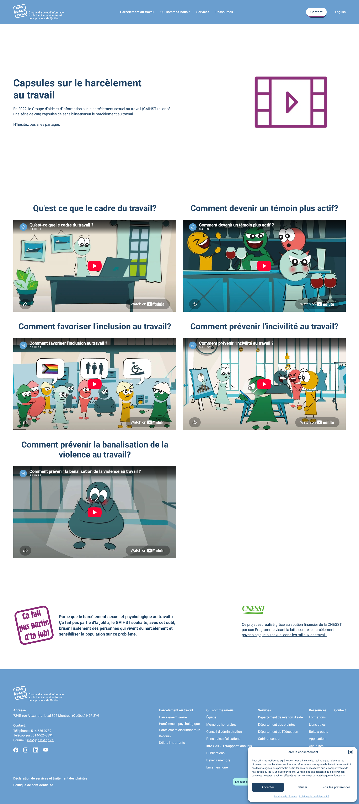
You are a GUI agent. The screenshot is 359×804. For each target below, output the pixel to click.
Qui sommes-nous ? (175, 12)
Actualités (316, 746)
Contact (316, 12)
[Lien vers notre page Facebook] (15, 750)
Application (317, 739)
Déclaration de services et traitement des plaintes (50, 778)
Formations (317, 717)
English (340, 12)
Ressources (224, 12)
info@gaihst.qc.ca (40, 740)
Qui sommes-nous (220, 710)
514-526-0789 (41, 731)
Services (202, 12)
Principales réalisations (223, 739)
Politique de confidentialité (314, 796)
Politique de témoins (285, 796)
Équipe (211, 717)
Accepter (268, 787)
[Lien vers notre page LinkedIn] (35, 750)
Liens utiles (317, 725)
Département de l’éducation (278, 732)
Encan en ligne (217, 767)
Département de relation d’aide (280, 717)
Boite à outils (318, 732)
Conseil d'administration (224, 732)
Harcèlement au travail (137, 12)
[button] (351, 752)
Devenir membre (218, 760)
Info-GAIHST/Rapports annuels (229, 746)
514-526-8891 (43, 735)
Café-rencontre (268, 739)
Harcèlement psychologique (179, 724)
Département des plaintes (276, 725)
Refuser (302, 787)
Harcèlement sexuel (173, 717)
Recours (165, 736)
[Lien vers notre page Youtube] (45, 750)
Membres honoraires (221, 725)
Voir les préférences (336, 787)
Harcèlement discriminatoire (179, 730)
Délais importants (172, 743)
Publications (215, 753)
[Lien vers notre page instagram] (25, 750)
